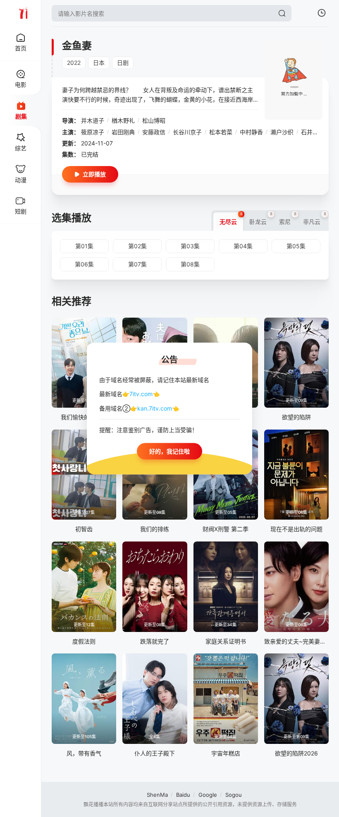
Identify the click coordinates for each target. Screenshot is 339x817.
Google (207, 794)
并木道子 (92, 120)
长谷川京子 (187, 131)
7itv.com (141, 393)
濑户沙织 (282, 131)
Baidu (183, 794)
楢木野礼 (123, 120)
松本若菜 (220, 131)
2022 (74, 62)
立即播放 (94, 174)
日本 (99, 62)
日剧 (123, 62)
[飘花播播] (20, 13)
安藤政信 (153, 131)
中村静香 (251, 131)
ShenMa (157, 794)
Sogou (233, 794)
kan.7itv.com (154, 407)
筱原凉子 (92, 131)
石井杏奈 (312, 131)
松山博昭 (153, 120)
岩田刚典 (123, 131)
